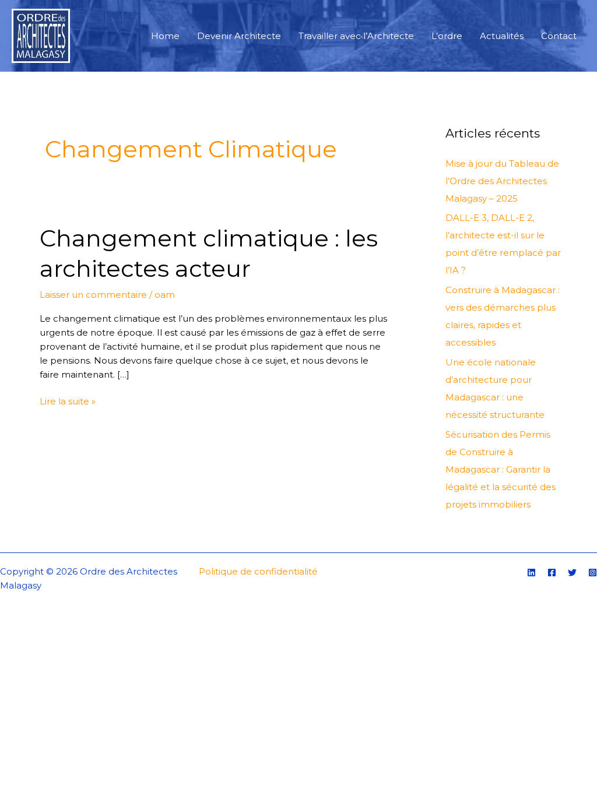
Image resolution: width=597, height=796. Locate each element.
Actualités (502, 35)
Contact (559, 35)
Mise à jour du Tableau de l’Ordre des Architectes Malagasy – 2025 (502, 181)
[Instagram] (592, 572)
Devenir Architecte (239, 35)
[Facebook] (551, 572)
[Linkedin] (531, 572)
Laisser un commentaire (93, 294)
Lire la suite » (68, 401)
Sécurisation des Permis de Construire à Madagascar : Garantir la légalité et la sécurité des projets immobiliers (500, 469)
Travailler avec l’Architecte (356, 35)
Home (165, 35)
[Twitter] (572, 572)
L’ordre (446, 35)
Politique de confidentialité (258, 571)
